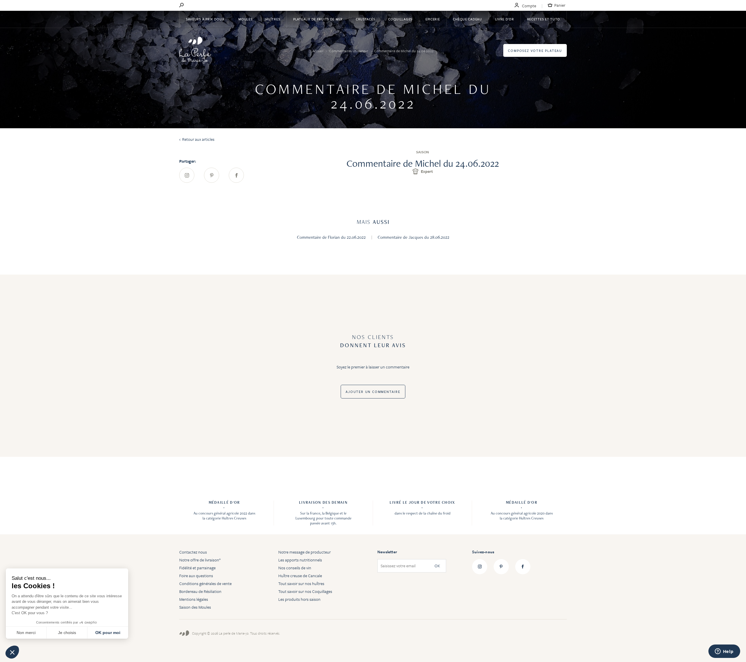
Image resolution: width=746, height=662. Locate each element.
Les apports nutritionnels (300, 560)
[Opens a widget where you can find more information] (724, 652)
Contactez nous (193, 552)
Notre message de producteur (304, 552)
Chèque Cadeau (467, 19)
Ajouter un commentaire (373, 391)
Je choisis (67, 632)
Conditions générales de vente (205, 583)
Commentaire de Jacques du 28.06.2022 (413, 237)
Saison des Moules (195, 607)
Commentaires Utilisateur (349, 50)
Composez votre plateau (535, 50)
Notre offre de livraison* (200, 560)
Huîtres (272, 19)
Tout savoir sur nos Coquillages (305, 591)
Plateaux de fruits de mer (318, 19)
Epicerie (432, 19)
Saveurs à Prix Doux (205, 19)
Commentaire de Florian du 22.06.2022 (332, 237)
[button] (12, 652)
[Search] (181, 5)
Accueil (318, 50)
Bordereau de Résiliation (200, 591)
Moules (245, 19)
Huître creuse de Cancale (300, 576)
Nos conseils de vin (294, 568)
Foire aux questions (196, 576)
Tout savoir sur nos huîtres (301, 583)
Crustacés (365, 19)
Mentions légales (193, 599)
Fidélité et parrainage (197, 568)
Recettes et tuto (543, 19)
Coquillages (400, 19)
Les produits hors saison (299, 599)
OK (437, 566)
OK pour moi (107, 632)
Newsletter (387, 552)
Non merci (26, 632)
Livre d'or (504, 19)
